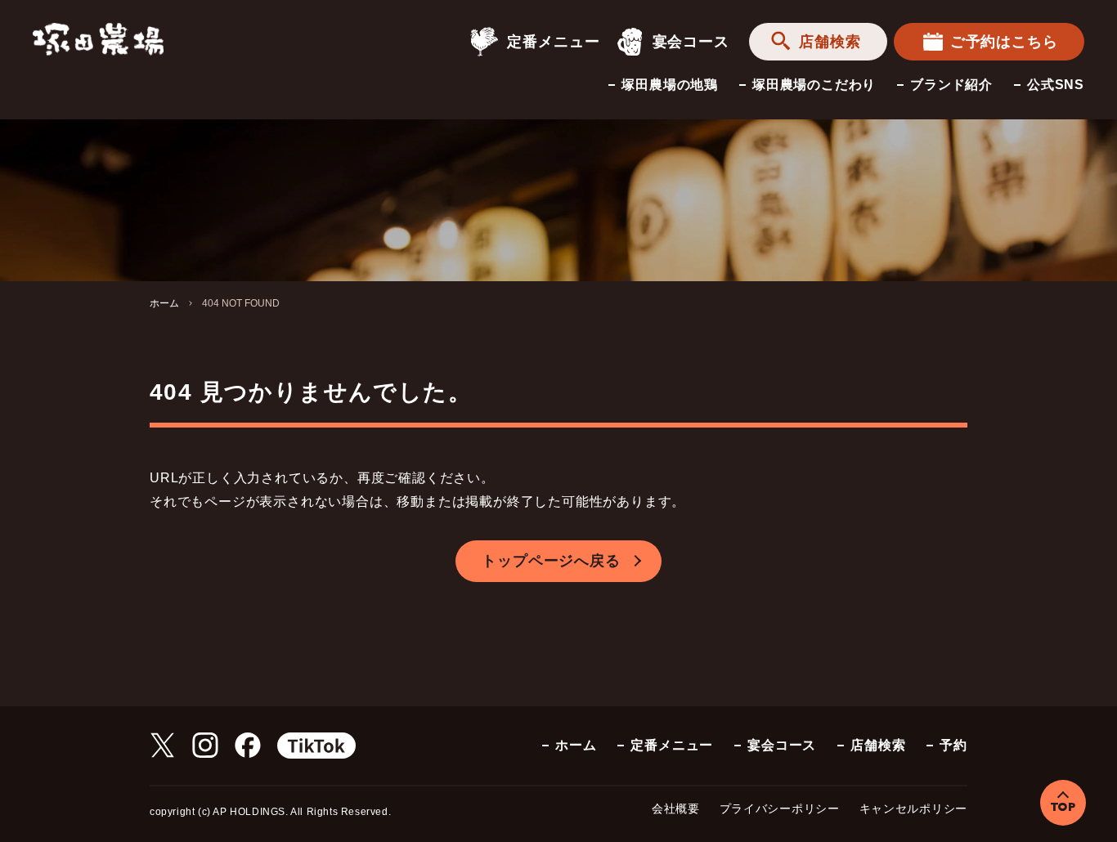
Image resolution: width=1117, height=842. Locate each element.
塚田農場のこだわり (814, 85)
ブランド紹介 (951, 85)
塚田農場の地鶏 (669, 85)
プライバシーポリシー (780, 808)
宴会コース (691, 42)
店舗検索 (830, 42)
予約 (953, 745)
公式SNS (1055, 85)
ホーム (164, 303)
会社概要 (676, 808)
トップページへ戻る (551, 561)
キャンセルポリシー (913, 808)
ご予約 (1004, 42)
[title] (98, 38)
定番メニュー (553, 42)
